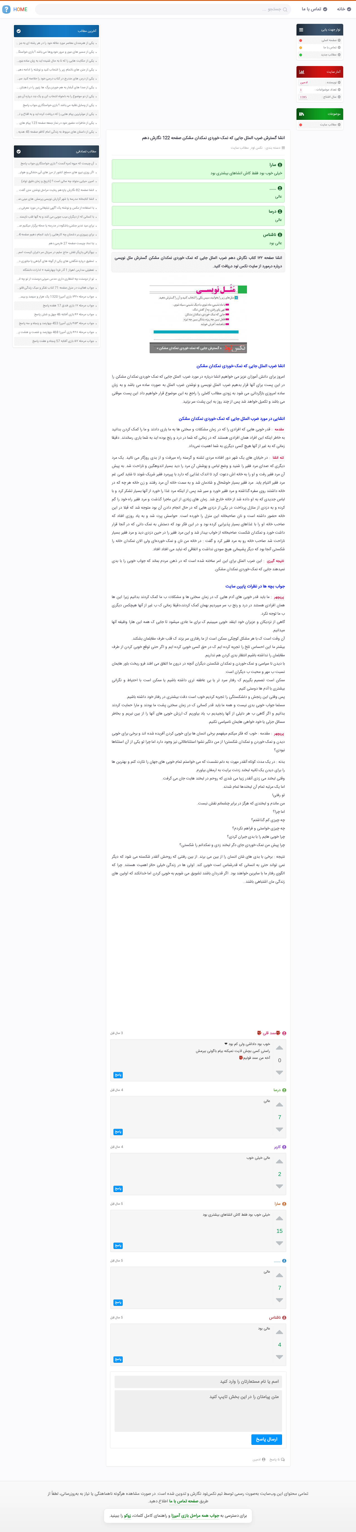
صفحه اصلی (329, 40)
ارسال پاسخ (266, 1439)
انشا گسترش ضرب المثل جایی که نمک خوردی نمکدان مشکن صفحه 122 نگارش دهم (213, 138)
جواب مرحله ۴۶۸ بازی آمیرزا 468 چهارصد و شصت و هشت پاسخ (55, 332)
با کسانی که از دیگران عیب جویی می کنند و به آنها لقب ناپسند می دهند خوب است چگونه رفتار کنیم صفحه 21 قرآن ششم (55, 217)
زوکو (127, 1515)
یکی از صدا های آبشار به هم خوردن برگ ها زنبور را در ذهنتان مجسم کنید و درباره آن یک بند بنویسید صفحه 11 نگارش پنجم (55, 87)
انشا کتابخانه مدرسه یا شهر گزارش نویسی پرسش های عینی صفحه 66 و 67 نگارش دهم (55, 199)
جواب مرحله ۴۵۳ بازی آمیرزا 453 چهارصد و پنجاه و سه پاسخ (56, 323)
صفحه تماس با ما (183, 1501)
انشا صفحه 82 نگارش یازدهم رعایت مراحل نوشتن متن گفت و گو (55, 190)
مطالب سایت (328, 125)
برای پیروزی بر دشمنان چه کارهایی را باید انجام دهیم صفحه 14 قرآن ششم (55, 235)
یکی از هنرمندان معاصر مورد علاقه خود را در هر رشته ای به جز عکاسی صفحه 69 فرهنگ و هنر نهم (55, 43)
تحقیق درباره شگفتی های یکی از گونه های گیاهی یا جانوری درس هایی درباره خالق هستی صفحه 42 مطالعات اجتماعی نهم (55, 261)
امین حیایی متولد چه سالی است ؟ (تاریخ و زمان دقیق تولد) (57, 181)
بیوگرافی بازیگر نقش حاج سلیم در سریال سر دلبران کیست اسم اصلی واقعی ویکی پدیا (55, 252)
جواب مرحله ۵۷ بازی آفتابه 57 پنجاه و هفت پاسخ (63, 341)
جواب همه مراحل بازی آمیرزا (195, 1515)
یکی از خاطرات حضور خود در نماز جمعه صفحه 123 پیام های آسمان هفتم (55, 123)
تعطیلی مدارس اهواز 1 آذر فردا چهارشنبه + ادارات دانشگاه (58, 270)
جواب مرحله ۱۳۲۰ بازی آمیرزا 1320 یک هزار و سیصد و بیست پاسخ (55, 297)
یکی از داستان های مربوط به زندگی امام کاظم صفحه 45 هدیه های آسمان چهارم (55, 132)
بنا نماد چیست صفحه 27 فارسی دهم (71, 243)
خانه (341, 9)
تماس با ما (311, 9)
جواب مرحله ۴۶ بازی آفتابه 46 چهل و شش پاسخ (64, 314)
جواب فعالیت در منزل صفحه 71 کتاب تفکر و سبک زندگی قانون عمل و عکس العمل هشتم (55, 288)
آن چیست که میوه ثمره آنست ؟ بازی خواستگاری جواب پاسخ (57, 163)
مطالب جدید (329, 55)
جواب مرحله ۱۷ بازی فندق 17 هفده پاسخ (68, 306)
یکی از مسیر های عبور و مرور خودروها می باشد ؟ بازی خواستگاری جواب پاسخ (55, 52)
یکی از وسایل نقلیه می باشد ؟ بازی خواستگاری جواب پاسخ (58, 105)
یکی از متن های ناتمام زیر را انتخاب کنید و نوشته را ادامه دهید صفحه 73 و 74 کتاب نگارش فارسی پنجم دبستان (55, 70)
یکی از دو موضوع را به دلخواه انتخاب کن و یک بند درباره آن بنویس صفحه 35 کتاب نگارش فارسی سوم (55, 96)
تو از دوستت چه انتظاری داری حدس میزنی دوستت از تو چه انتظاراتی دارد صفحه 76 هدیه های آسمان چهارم (55, 279)
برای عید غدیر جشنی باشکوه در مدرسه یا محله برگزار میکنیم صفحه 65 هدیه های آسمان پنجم (55, 226)
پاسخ (118, 1074)
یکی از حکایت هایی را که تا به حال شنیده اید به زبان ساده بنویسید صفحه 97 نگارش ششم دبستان (55, 61)
